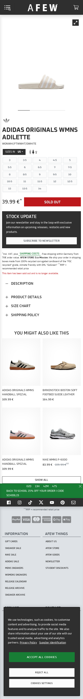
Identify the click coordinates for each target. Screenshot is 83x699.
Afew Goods (53, 554)
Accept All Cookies (42, 657)
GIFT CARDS (11, 541)
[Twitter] (41, 502)
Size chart (20, 305)
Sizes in (13, 151)
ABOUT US (51, 541)
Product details (26, 297)
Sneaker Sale (13, 548)
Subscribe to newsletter (41, 240)
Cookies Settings (42, 683)
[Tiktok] (31, 502)
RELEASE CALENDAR (16, 581)
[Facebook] (9, 502)
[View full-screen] (75, 22)
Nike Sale (10, 554)
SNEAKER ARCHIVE (15, 594)
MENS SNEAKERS (14, 567)
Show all (41, 479)
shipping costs (29, 253)
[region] (42, 651)
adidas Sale (12, 561)
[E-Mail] (74, 502)
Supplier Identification (52, 642)
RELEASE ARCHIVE (14, 588)
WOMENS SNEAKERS (16, 574)
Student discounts (57, 567)
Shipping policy (24, 315)
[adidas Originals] (6, 120)
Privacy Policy (28, 642)
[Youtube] (52, 502)
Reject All (41, 672)
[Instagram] (20, 502)
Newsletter (53, 561)
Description (21, 283)
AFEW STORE (42, 7)
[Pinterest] (63, 502)
